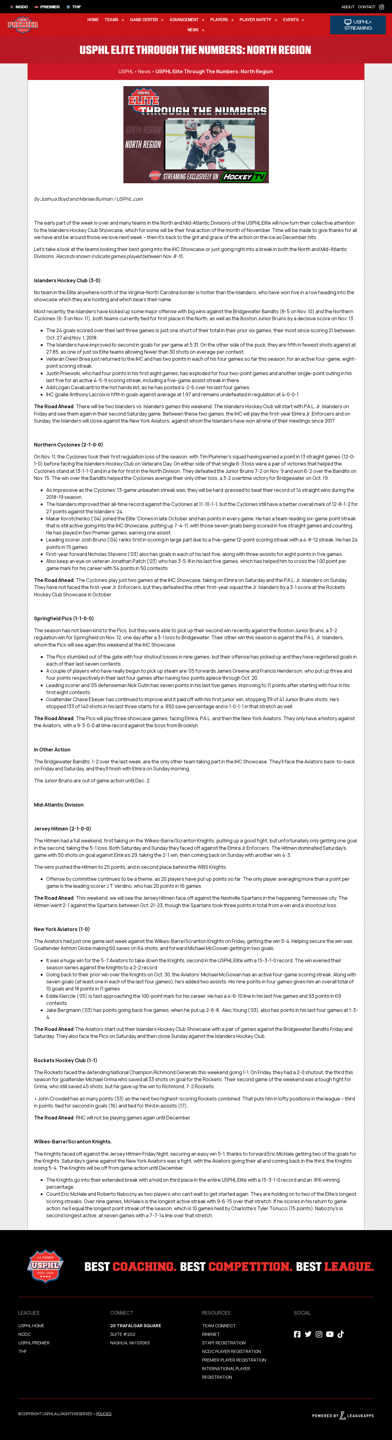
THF (22, 1351)
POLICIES (103, 1413)
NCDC (24, 1334)
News (144, 71)
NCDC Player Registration (231, 1351)
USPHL (126, 71)
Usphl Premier (34, 1343)
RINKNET (211, 1334)
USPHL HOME (31, 1325)
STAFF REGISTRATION (224, 1343)
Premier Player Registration (234, 1360)
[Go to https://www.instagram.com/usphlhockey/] (381, 6)
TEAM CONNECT (219, 1325)
